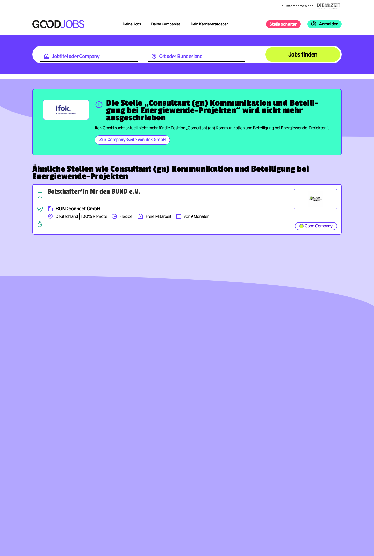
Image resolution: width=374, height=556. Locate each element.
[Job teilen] (40, 209)
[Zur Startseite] (58, 24)
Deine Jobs (132, 24)
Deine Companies (165, 24)
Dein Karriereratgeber (209, 24)
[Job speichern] (40, 195)
